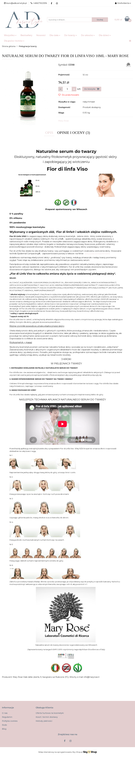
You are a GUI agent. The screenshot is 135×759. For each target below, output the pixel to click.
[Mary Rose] (128, 64)
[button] (8, 707)
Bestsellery (26, 35)
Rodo (4, 725)
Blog (4, 729)
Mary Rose (63, 120)
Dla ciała (54, 35)
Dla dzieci (104, 35)
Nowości (40, 35)
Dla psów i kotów (13, 41)
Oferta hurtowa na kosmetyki (50, 713)
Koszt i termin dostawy (47, 717)
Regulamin (7, 717)
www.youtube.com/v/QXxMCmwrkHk (97, 254)
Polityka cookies (10, 721)
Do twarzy (70, 35)
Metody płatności (44, 721)
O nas (5, 713)
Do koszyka (90, 89)
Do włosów (87, 35)
